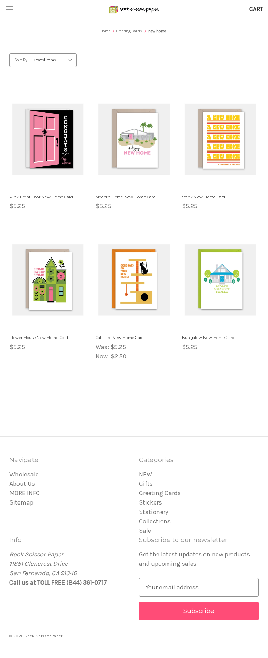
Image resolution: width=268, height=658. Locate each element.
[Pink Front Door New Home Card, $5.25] (47, 139)
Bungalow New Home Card (208, 337)
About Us (22, 483)
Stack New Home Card (203, 197)
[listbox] (54, 60)
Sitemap (21, 502)
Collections (155, 521)
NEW (145, 474)
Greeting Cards (160, 493)
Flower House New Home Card (38, 337)
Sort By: (21, 60)
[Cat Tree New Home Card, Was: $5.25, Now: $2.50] (134, 280)
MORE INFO (24, 493)
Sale (145, 530)
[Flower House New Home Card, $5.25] (47, 280)
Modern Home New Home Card (126, 197)
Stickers (150, 502)
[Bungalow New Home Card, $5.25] (220, 280)
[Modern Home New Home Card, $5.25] (134, 139)
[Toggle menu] (9, 9)
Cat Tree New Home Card (120, 337)
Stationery (153, 512)
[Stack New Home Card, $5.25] (220, 139)
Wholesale (24, 474)
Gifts (146, 483)
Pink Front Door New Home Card (41, 197)
